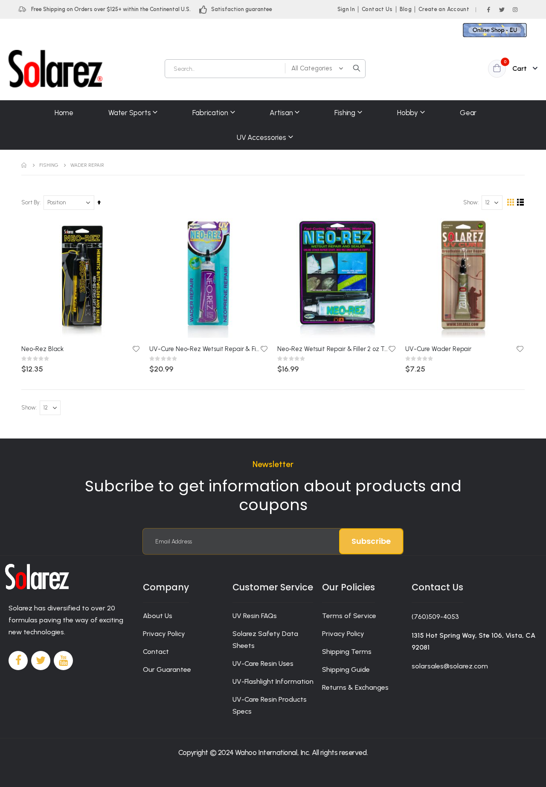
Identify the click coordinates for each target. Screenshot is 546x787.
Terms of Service (349, 616)
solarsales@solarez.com (450, 666)
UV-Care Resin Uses (262, 663)
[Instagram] (514, 9)
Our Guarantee (167, 669)
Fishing (48, 165)
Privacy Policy (164, 634)
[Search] (357, 68)
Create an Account (443, 9)
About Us (157, 616)
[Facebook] (488, 9)
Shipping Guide (346, 669)
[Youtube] (63, 660)
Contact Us (377, 9)
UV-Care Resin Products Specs (269, 705)
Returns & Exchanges (355, 687)
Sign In (346, 9)
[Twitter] (501, 9)
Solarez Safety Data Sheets (265, 640)
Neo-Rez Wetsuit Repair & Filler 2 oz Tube (332, 349)
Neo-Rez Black (42, 349)
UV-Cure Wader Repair (438, 349)
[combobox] (265, 69)
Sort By (30, 202)
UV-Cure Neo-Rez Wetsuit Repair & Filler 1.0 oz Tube (204, 349)
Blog (406, 9)
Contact (156, 652)
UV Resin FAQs (254, 616)
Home (24, 165)
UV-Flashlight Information (273, 681)
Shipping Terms (347, 652)
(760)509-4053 (435, 617)
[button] (136, 349)
